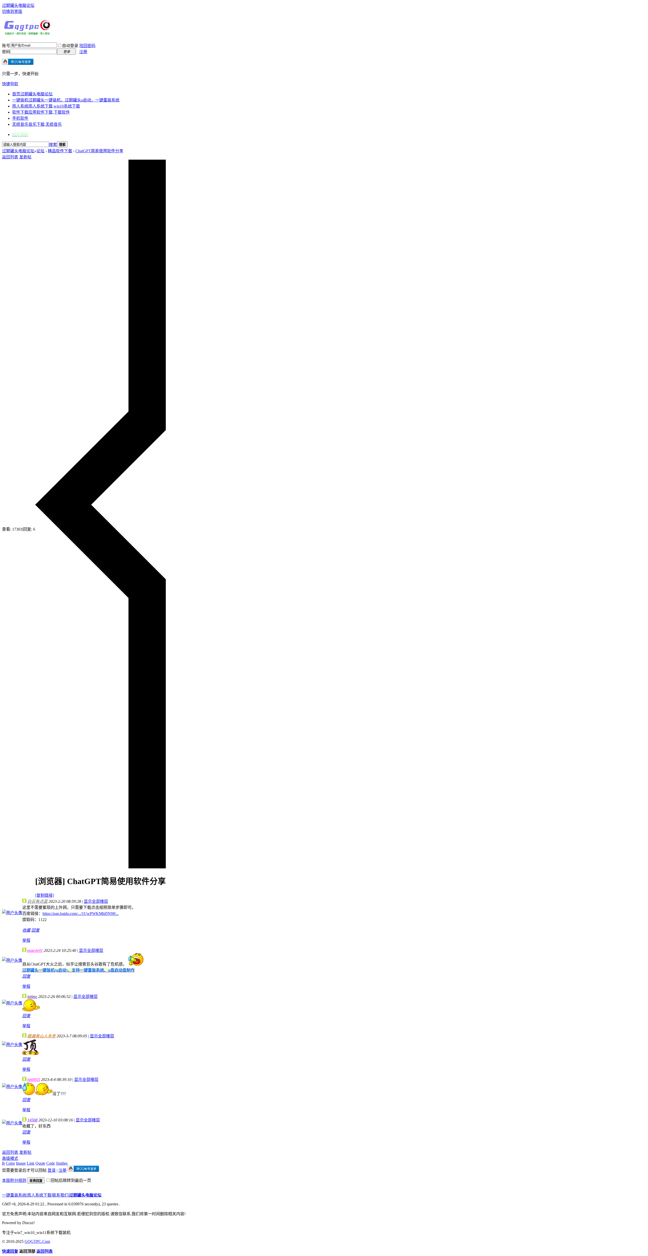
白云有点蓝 (37, 901)
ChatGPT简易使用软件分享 (99, 151)
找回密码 (87, 46)
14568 (32, 1120)
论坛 (40, 151)
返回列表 (10, 157)
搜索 (53, 144)
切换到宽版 (12, 11)
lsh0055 (33, 1079)
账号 (6, 46)
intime (32, 996)
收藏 (26, 930)
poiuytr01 (35, 950)
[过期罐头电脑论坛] (27, 33)
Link (30, 1163)
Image (21, 1163)
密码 (6, 52)
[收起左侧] (100, 867)
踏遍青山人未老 (41, 1036)
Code (50, 1163)
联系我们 (60, 1195)
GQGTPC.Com (37, 1241)
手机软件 (20, 118)
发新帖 (25, 157)
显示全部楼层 (96, 901)
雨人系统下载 (39, 1195)
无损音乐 (37, 124)
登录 (52, 1170)
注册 (83, 52)
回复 (35, 930)
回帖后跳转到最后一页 (71, 1180)
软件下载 (41, 112)
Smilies (62, 1163)
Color (10, 1163)
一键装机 (65, 100)
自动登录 (70, 46)
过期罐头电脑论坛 (18, 5)
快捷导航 (10, 84)
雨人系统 (46, 106)
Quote (40, 1163)
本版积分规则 (14, 1180)
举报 (26, 940)
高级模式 (10, 1158)
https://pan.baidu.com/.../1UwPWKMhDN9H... (81, 913)
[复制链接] (44, 895)
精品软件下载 (60, 151)
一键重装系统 (14, 1195)
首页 (32, 94)
